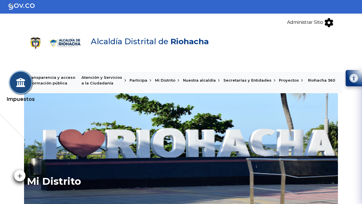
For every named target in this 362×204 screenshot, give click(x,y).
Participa (138, 80)
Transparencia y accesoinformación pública (51, 80)
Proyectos (289, 80)
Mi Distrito (165, 80)
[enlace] (26, 6)
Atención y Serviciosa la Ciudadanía (101, 80)
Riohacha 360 (321, 80)
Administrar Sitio (305, 22)
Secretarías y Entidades (247, 80)
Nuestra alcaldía (199, 80)
